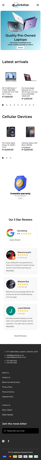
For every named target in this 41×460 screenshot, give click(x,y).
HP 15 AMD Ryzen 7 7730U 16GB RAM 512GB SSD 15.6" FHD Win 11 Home (10, 91)
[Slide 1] (2, 105)
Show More (10, 270)
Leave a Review (15, 240)
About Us (5, 373)
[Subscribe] (36, 431)
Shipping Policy (7, 397)
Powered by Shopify (27, 452)
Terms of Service (8, 392)
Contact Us (6, 377)
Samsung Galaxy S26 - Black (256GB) (30, 144)
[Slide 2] (6, 105)
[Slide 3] (10, 105)
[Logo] (20, 5)
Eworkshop (22, 231)
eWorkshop (17, 452)
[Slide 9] (33, 105)
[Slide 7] (25, 105)
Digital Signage (7, 415)
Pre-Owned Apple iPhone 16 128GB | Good (8, 145)
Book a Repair (7, 410)
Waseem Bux (23, 281)
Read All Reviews (20, 336)
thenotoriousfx (24, 252)
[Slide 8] (29, 105)
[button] (38, 5)
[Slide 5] (18, 105)
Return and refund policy (11, 382)
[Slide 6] (22, 105)
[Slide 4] (14, 105)
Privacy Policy (7, 387)
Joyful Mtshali (24, 308)
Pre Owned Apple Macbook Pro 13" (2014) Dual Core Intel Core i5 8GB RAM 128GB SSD (29, 92)
